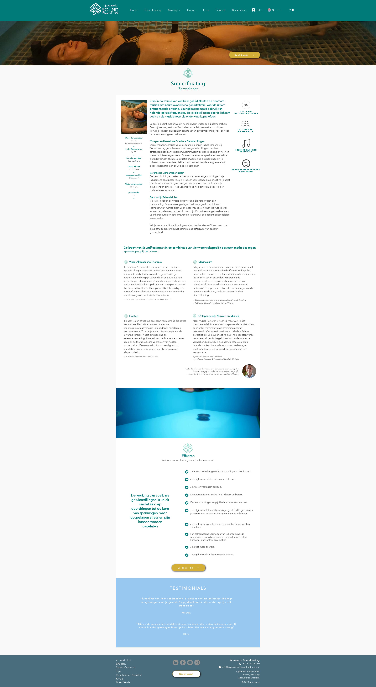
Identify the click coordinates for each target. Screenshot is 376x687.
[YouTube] (190, 662)
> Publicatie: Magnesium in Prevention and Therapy (213, 303)
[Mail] (220, 667)
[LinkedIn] (175, 662)
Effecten (121, 663)
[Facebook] (183, 662)
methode (158, 228)
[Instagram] (197, 662)
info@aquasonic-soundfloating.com (241, 667)
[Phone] (240, 664)
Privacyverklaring (251, 674)
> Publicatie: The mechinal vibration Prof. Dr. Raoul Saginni (147, 299)
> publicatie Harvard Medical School (207, 356)
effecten (198, 228)
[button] (152, 9)
